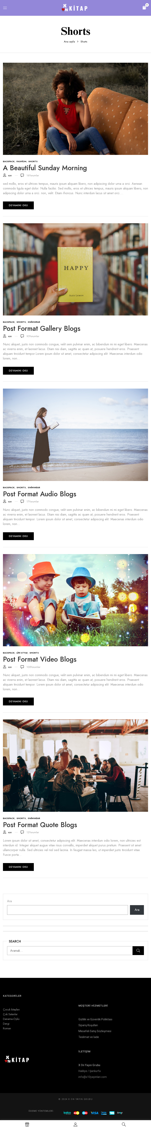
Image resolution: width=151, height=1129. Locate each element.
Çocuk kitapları (11, 1009)
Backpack (9, 161)
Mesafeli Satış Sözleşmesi (94, 1031)
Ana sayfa (69, 41)
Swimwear (34, 322)
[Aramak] (138, 950)
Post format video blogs (39, 659)
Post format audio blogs (39, 494)
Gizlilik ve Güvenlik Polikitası (95, 1019)
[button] (144, 7)
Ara (9, 901)
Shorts (33, 161)
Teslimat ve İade (88, 1037)
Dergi (6, 1024)
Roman (7, 1028)
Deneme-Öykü (11, 1019)
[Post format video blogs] (75, 556)
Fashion (21, 161)
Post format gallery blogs (41, 328)
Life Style (22, 652)
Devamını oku (18, 205)
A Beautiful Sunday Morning (45, 168)
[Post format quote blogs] (75, 721)
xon (10, 175)
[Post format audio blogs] (75, 391)
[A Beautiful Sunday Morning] (75, 65)
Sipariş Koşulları (88, 1025)
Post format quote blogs (40, 825)
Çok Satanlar (10, 1014)
